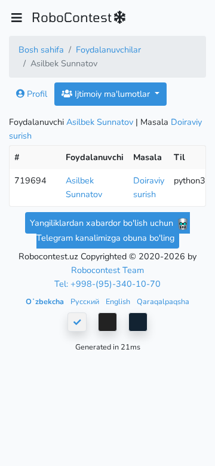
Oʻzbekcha (46, 301)
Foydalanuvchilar (108, 50)
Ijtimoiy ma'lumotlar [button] (112, 94)
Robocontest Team (107, 270)
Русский (85, 301)
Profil (35, 94)
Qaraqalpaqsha (163, 301)
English (119, 301)
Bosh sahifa (41, 50)
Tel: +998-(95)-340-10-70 (107, 284)
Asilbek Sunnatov (99, 122)
